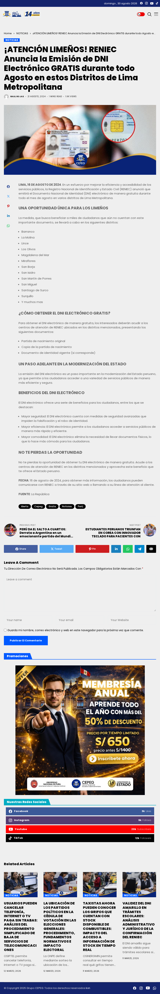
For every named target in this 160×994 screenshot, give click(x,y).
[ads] (80, 730)
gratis (52, 506)
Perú (80, 506)
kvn (88, 988)
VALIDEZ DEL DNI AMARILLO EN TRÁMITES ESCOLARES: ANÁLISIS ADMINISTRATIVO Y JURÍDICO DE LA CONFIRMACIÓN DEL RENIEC (139, 920)
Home (8, 33)
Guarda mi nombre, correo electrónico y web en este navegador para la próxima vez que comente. (75, 630)
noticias (67, 506)
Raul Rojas (17, 96)
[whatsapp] (154, 988)
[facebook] (141, 3)
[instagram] (146, 3)
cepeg (38, 506)
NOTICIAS (22, 33)
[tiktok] (157, 3)
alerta (24, 506)
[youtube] (151, 3)
